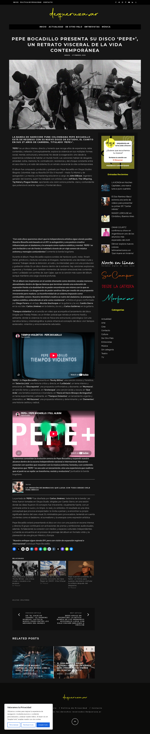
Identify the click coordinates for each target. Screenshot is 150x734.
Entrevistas (92, 27)
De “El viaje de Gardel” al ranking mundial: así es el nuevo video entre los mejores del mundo (36, 619)
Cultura (16, 600)
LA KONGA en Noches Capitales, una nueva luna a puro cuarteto (122, 185)
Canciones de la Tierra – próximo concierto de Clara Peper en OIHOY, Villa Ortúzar (53, 579)
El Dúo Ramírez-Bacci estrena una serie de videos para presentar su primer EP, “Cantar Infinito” (122, 202)
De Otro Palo (74, 27)
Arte (103, 323)
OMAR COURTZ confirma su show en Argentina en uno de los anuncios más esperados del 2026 (123, 233)
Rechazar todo (28, 725)
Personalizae (13, 725)
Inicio (16, 2)
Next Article (76, 613)
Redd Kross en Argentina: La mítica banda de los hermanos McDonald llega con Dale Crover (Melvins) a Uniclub (70, 620)
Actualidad (56, 27)
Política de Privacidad (31, 2)
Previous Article (33, 613)
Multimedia (25, 600)
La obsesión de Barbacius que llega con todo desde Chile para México (58, 489)
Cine (103, 327)
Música (106, 27)
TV (102, 357)
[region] (28, 717)
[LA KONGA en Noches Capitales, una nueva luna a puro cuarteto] (105, 187)
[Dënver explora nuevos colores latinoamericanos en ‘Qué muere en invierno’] (105, 249)
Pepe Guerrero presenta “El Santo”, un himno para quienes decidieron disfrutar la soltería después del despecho (80, 581)
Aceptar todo (43, 725)
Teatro (104, 353)
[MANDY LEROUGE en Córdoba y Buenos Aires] (105, 218)
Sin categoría (107, 349)
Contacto (48, 2)
